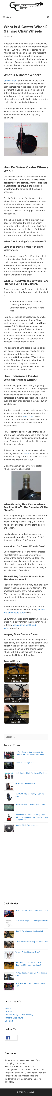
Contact (8, 1011)
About (8, 1008)
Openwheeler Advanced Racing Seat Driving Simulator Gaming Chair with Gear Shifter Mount (31, 817)
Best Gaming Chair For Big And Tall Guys (31, 773)
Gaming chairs (11, 80)
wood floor (28, 416)
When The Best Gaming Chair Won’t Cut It (31, 910)
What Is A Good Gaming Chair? (27, 952)
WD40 (26, 453)
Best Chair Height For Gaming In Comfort (31, 921)
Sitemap (9, 1021)
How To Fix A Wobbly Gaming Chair (29, 931)
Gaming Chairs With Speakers (27, 825)
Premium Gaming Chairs (24, 762)
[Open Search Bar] (48, 17)
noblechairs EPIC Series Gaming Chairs (30, 804)
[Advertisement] (26, 869)
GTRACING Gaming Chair (25, 783)
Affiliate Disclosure (14, 1018)
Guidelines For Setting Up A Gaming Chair (31, 942)
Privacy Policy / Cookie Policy (19, 1014)
